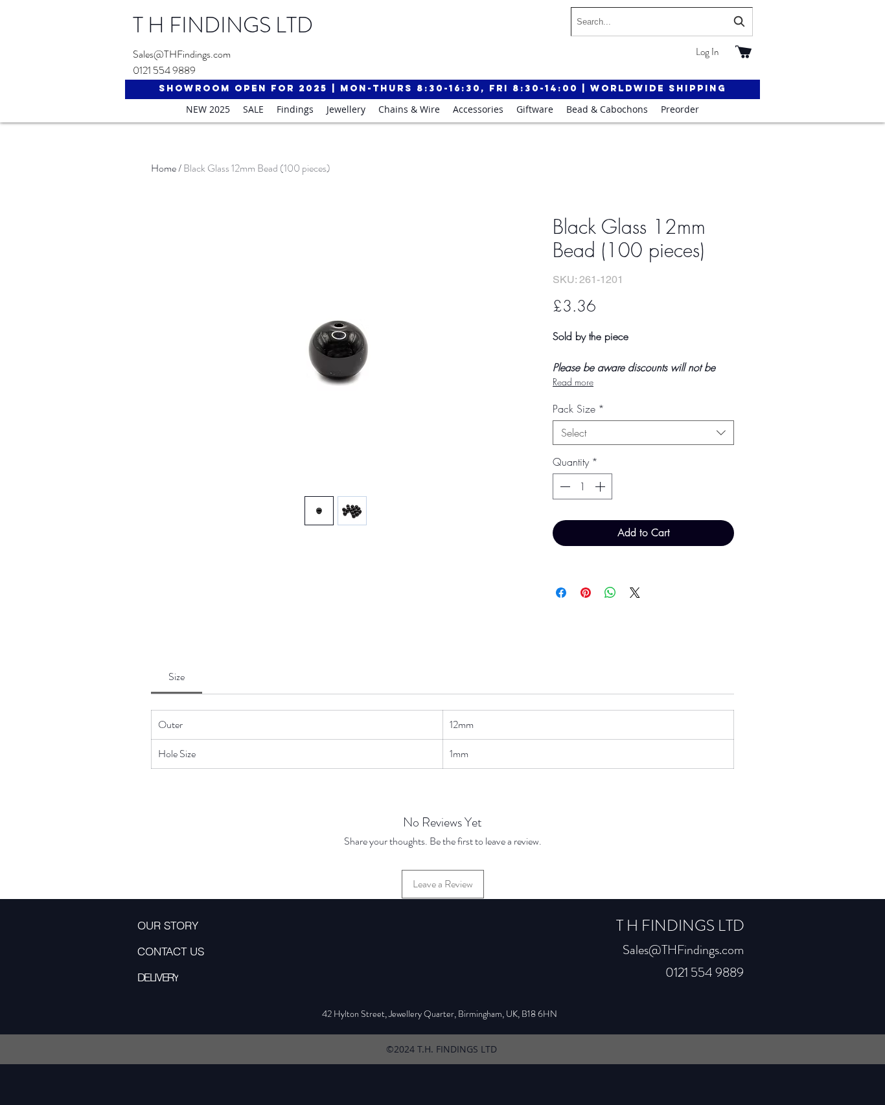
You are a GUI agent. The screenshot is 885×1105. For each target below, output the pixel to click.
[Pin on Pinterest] (585, 592)
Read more (573, 382)
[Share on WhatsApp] (610, 592)
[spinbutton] (582, 486)
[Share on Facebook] (561, 592)
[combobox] (662, 21)
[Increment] (601, 486)
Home (163, 168)
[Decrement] (564, 486)
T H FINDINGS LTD (223, 25)
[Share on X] (635, 592)
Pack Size (578, 408)
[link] (176, 676)
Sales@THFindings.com (182, 54)
